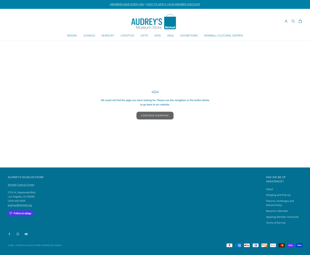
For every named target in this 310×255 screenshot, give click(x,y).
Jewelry (107, 35)
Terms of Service (276, 222)
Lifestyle (127, 35)
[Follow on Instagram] (17, 234)
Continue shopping (155, 115)
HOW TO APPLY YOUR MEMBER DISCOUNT (173, 4)
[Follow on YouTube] (26, 234)
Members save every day (127, 4)
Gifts (144, 35)
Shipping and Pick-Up (278, 194)
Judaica (89, 35)
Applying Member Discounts (282, 216)
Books (72, 35)
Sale (170, 35)
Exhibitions (189, 35)
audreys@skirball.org (20, 205)
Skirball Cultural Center (223, 35)
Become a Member (277, 210)
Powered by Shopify (51, 245)
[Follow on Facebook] (9, 234)
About (269, 189)
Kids (158, 35)
